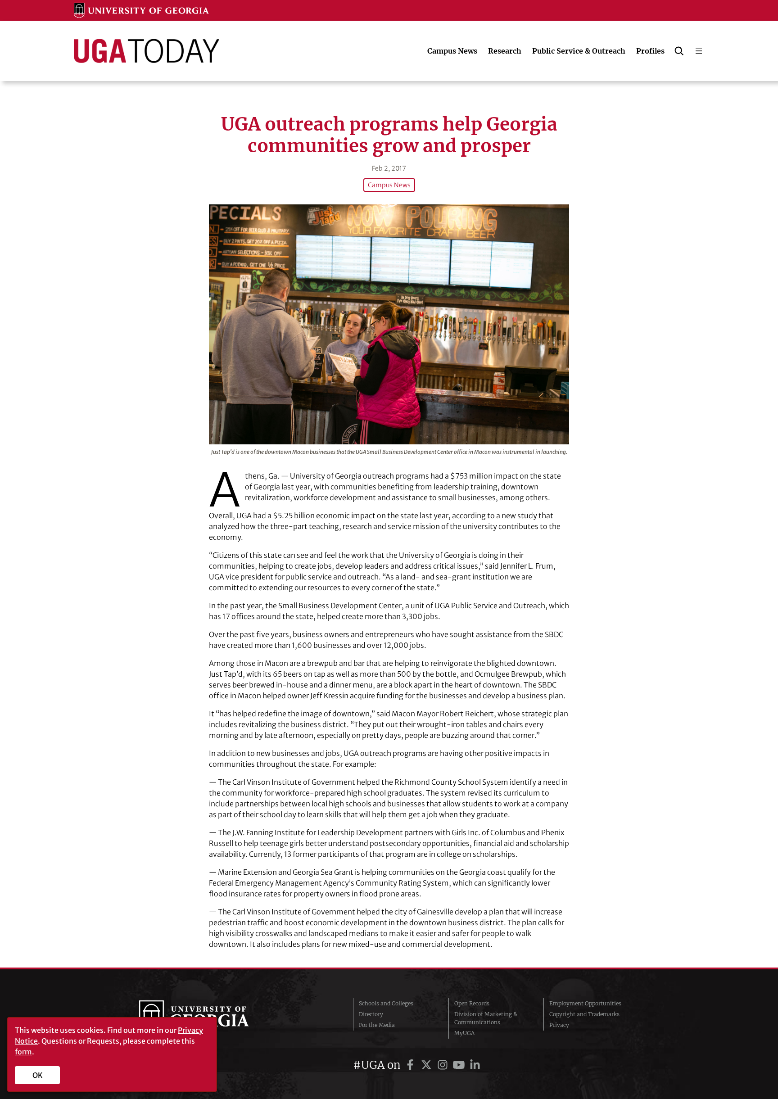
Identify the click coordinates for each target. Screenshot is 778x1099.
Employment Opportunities (585, 1003)
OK (37, 1075)
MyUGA (464, 1033)
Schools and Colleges (386, 1003)
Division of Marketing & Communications (485, 1018)
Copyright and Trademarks (584, 1014)
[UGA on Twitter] (428, 1065)
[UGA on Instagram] (444, 1065)
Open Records (471, 1003)
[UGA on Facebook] (411, 1065)
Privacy (559, 1025)
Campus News (389, 185)
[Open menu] (698, 50)
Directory (371, 1014)
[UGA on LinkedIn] (475, 1065)
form (23, 1051)
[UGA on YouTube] (460, 1065)
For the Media (377, 1025)
